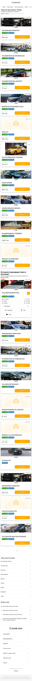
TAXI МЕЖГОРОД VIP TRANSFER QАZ (13, 55)
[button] (30, 22)
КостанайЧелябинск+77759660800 (12, 233)
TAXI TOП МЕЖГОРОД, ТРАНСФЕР (12, 157)
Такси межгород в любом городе (11, 333)
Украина (16, 670)
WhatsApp (9, 310)
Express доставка (7, 182)
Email (10, 314)
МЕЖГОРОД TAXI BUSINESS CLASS (12, 106)
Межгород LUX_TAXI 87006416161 (12, 435)
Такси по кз (5, 132)
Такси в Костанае (19, 7)
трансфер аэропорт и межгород (11, 208)
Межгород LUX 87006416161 (10, 259)
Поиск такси (10, 7)
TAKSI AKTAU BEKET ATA (9, 511)
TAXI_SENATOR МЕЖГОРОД (10, 292)
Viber (24, 310)
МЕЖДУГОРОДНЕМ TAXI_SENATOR (12, 409)
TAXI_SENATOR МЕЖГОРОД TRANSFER (14, 536)
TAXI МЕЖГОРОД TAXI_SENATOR (12, 81)
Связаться (22, 36)
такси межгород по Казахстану (10, 30)
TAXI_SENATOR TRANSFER (10, 384)
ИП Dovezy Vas (6, 460)
